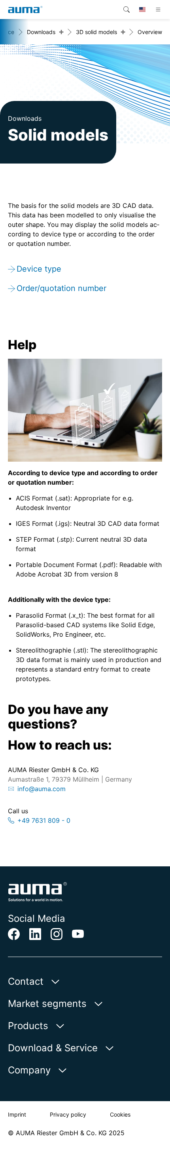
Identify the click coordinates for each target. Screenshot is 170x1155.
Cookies (120, 1114)
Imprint (17, 1114)
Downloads (41, 32)
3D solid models (96, 32)
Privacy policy (68, 1114)
